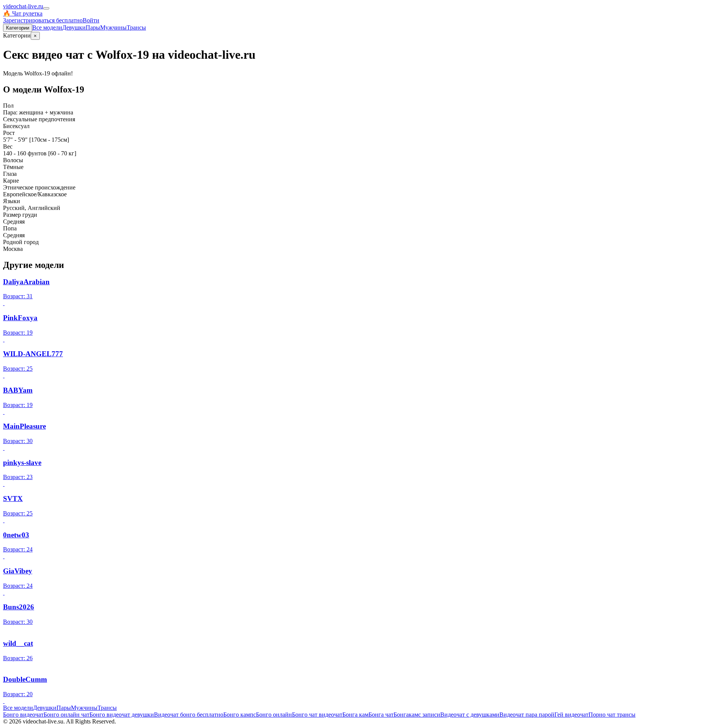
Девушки (74, 27)
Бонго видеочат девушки (121, 714)
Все (47, 27)
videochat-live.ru (23, 6)
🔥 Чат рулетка (22, 13)
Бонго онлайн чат (66, 714)
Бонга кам (355, 714)
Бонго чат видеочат (317, 714)
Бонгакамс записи (417, 714)
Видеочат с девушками (469, 714)
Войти (91, 20)
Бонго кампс (239, 714)
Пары (93, 27)
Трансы (136, 27)
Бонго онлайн (274, 714)
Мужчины (113, 27)
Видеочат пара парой (526, 714)
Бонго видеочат (23, 714)
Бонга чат (381, 714)
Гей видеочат (571, 714)
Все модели (18, 708)
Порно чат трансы (611, 714)
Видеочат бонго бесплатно (188, 714)
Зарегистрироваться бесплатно (43, 20)
